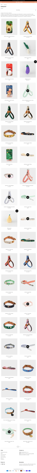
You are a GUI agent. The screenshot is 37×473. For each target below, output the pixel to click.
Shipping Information (4, 452)
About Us (2, 458)
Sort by (2, 8)
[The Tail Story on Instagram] (1, 464)
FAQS (2, 453)
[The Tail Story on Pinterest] (4, 464)
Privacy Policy (3, 455)
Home (1, 4)
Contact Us (2, 459)
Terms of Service (3, 454)
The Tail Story (19, 2)
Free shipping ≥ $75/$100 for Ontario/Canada (18, 0)
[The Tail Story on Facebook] (2, 464)
